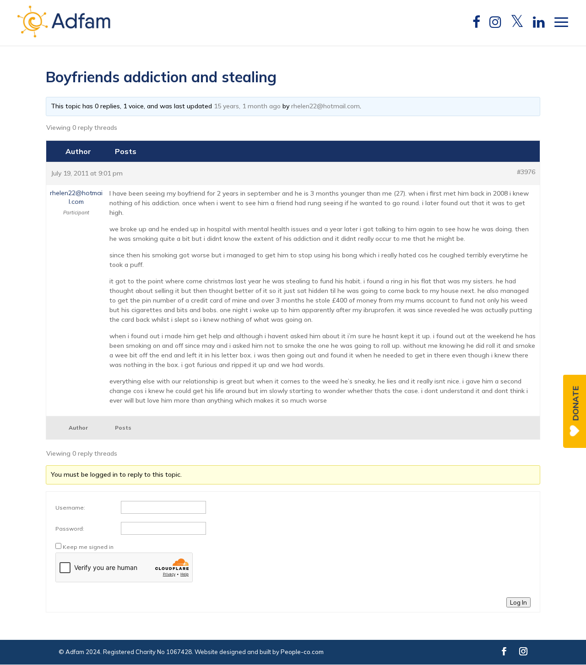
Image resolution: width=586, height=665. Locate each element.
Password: (69, 528)
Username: (70, 507)
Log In (518, 602)
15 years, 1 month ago (247, 106)
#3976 (526, 172)
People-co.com (302, 651)
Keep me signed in (88, 546)
